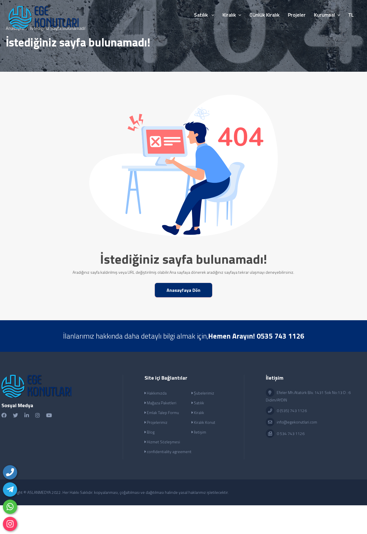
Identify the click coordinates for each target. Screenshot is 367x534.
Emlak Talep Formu (162, 412)
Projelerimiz (156, 422)
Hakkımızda (156, 393)
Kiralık (198, 412)
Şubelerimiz (203, 393)
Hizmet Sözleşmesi (163, 442)
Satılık (198, 403)
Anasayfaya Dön (183, 290)
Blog (150, 432)
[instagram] (10, 524)
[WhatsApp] (10, 507)
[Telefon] (10, 472)
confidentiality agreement (169, 451)
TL (351, 15)
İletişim (199, 432)
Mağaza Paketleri (161, 403)
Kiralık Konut (204, 422)
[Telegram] (10, 489)
